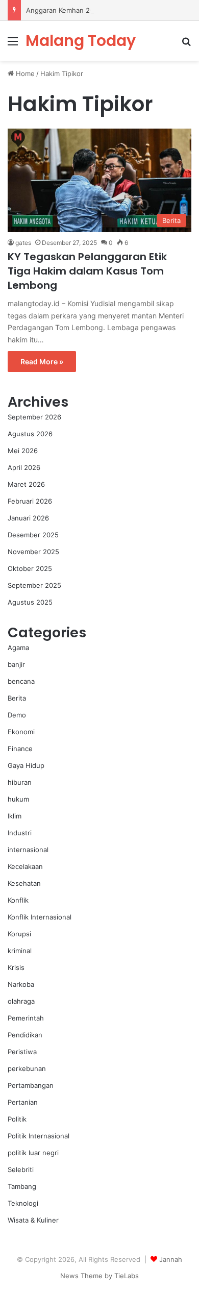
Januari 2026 (28, 518)
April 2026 (24, 467)
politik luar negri (33, 1153)
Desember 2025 (33, 535)
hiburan (20, 782)
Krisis (16, 967)
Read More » (41, 361)
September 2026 (34, 417)
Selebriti (21, 1169)
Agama (18, 647)
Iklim (14, 816)
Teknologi (23, 1203)
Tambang (22, 1186)
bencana (21, 681)
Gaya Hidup (26, 765)
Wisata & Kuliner (33, 1220)
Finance (20, 748)
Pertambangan (31, 1085)
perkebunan (27, 1068)
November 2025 (33, 552)
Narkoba (21, 984)
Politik (17, 1119)
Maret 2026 (26, 484)
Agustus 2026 (30, 434)
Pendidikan (25, 1035)
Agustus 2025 (30, 602)
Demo (17, 715)
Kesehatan (24, 883)
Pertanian (23, 1102)
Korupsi (19, 934)
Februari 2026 (30, 501)
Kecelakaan (25, 866)
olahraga (21, 1001)
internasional (28, 849)
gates (23, 242)
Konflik (18, 900)
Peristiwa (22, 1052)
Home (24, 73)
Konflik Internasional (39, 917)
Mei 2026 (23, 450)
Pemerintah (26, 1018)
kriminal (20, 951)
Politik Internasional (38, 1136)
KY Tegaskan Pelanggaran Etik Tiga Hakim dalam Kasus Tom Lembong (87, 271)
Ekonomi (21, 732)
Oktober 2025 (30, 568)
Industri (20, 833)
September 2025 (34, 585)
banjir (16, 664)
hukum (18, 799)
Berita (17, 698)
